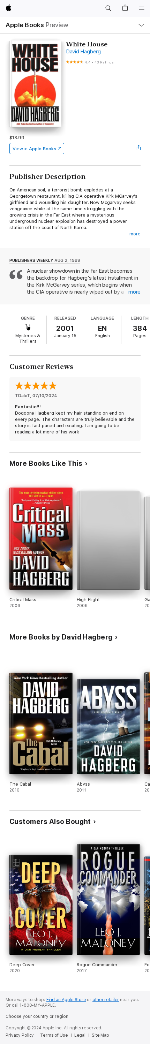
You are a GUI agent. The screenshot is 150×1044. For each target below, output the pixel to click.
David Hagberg (83, 51)
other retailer (105, 999)
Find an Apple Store (66, 999)
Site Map (100, 1035)
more (135, 233)
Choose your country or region (37, 1016)
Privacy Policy (20, 1035)
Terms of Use (54, 1035)
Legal (79, 1035)
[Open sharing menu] (138, 148)
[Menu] (141, 8)
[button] (108, 8)
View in (34, 148)
